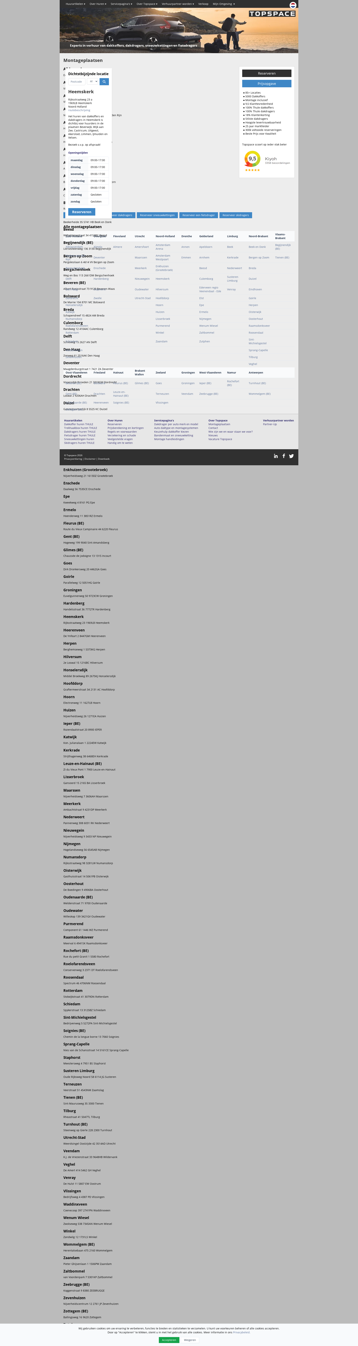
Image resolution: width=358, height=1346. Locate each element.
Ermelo (203, 312)
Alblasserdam (74, 247)
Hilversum (162, 289)
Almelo (98, 247)
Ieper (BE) (205, 383)
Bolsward (99, 383)
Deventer (99, 257)
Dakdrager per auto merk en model (176, 424)
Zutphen (204, 341)
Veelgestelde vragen (120, 439)
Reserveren (267, 73)
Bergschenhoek (75, 268)
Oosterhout (256, 319)
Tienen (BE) (282, 257)
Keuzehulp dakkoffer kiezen (171, 431)
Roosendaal (256, 332)
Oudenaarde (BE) (76, 402)
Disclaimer (90, 458)
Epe (201, 305)
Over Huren (98, 4)
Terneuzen (162, 394)
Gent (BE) (71, 394)
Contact (213, 428)
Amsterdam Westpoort (163, 257)
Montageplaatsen (219, 424)
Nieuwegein (142, 278)
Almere (117, 247)
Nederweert (234, 268)
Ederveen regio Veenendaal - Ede (210, 289)
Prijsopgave (267, 83)
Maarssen (141, 257)
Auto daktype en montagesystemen (176, 428)
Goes (159, 383)
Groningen (188, 383)
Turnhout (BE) (257, 383)
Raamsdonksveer (259, 325)
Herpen (253, 305)
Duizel (253, 278)
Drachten (99, 394)
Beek (230, 247)
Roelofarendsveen (77, 325)
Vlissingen (162, 402)
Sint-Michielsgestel (258, 341)
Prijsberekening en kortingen (126, 428)
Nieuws (213, 435)
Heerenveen (101, 402)
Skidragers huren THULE (79, 443)
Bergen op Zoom (259, 257)
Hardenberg (101, 278)
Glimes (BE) (142, 383)
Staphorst (100, 289)
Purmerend (163, 325)
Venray (231, 289)
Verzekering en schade (122, 435)
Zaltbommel (206, 332)
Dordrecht (72, 298)
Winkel (160, 332)
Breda (252, 268)
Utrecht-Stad (143, 298)
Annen (185, 247)
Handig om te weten (120, 443)
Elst (201, 298)
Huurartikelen (75, 4)
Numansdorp (74, 319)
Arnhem (204, 257)
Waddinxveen (74, 350)
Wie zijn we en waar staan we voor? (230, 431)
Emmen (186, 257)
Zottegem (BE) (74, 409)
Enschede (100, 268)
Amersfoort (142, 247)
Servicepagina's (121, 4)
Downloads (104, 458)
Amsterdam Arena (163, 246)
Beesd (203, 268)
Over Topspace (147, 4)
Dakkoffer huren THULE (78, 424)
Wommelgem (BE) (260, 394)
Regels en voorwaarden (122, 431)
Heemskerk (162, 278)
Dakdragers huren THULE (80, 431)
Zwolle (98, 298)
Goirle (252, 298)
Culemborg (206, 278)
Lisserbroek (163, 319)
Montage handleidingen (169, 439)
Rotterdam (72, 332)
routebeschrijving (79, 110)
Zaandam (161, 341)
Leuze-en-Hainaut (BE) (120, 393)
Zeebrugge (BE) (208, 394)
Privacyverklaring (73, 458)
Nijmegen (205, 319)
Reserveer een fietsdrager (199, 215)
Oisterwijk (255, 312)
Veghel (253, 364)
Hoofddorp (162, 298)
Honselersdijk (74, 305)
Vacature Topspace (220, 439)
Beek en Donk (257, 247)
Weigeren (190, 1340)
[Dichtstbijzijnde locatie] (104, 81)
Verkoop (203, 4)
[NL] (293, 5)
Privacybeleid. (241, 1332)
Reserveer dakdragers (118, 215)
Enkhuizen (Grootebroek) (164, 268)
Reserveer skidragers (236, 215)
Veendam (187, 394)
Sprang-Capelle (258, 350)
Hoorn (159, 305)
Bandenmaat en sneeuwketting (173, 435)
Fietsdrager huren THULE (79, 435)
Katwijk (70, 312)
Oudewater (142, 289)
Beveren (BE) (73, 383)
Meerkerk (141, 268)
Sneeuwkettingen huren (79, 439)
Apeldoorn (205, 247)
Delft (69, 278)
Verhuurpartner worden (178, 4)
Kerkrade (232, 257)
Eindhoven (255, 289)
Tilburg (253, 357)
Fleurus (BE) (120, 383)
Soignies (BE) (121, 402)
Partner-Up (270, 424)
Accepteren (169, 1340)
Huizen (160, 312)
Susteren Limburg (232, 278)
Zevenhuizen (74, 357)
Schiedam (72, 341)
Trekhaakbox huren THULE (80, 428)
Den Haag (72, 289)
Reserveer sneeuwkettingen (157, 215)
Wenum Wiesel (208, 325)
